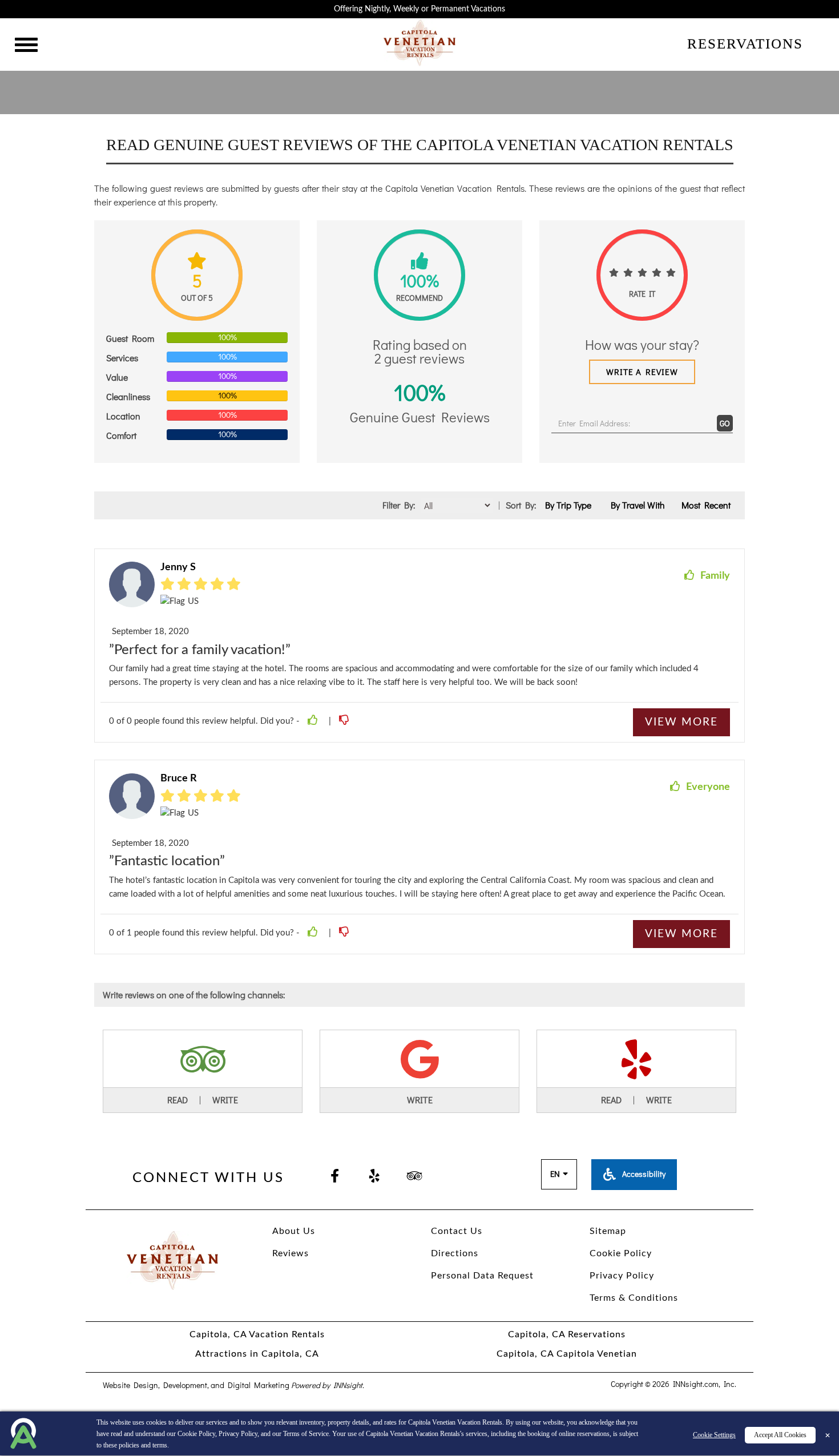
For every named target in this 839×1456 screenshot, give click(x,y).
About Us (293, 1231)
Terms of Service (306, 1434)
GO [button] (725, 423)
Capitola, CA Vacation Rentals (257, 1334)
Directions (454, 1253)
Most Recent (706, 505)
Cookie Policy (196, 1434)
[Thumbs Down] (345, 721)
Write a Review (642, 371)
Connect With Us (208, 1178)
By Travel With (638, 505)
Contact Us (456, 1231)
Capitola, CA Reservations (567, 1334)
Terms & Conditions (634, 1297)
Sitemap (608, 1231)
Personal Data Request (482, 1275)
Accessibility (642, 1173)
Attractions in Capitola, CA (257, 1353)
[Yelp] (374, 1177)
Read (177, 1100)
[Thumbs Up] (314, 721)
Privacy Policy (238, 1434)
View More (681, 722)
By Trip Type (568, 505)
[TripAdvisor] (414, 1177)
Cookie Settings (714, 1435)
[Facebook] (334, 1177)
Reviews (290, 1253)
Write (225, 1100)
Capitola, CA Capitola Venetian (567, 1353)
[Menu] (26, 46)
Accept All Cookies (780, 1435)
